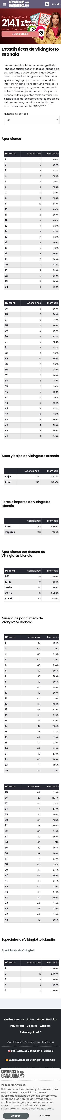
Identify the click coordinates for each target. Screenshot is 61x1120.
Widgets (45, 1026)
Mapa (40, 1019)
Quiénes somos (14, 1019)
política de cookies (42, 1108)
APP (38, 1032)
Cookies (32, 1026)
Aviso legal (27, 1032)
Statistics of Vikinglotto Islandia (32, 1051)
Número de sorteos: (16, 114)
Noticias (51, 1019)
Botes (31, 1019)
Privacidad (17, 1026)
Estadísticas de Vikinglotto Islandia (31, 1060)
